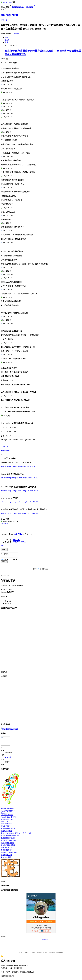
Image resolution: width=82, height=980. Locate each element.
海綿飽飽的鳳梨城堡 (8, 838)
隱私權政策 (52, 952)
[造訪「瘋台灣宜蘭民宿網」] (9, 729)
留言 (20, 534)
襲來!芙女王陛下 (6, 857)
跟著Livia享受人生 (7, 848)
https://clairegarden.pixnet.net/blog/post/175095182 (19, 502)
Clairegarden (5, 446)
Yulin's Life (4, 821)
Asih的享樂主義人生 (8, 811)
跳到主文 (4, 20)
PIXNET (26, 952)
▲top (2, 546)
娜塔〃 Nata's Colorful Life (10, 836)
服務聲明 (60, 952)
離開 (11, 976)
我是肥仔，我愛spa (19, 542)
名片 (6, 42)
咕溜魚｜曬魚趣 (6, 831)
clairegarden (9, 14)
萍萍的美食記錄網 (7, 843)
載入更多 (4, 549)
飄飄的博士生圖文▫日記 (9, 852)
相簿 (6, 37)
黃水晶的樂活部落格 (8, 845)
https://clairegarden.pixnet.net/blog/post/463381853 (19, 513)
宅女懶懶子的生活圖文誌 (9, 828)
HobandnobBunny (7, 815)
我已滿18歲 (5, 976)
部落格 (7, 40)
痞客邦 (16, 534)
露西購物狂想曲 (6, 855)
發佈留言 (4, 562)
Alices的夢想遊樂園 (7, 809)
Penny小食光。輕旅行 (8, 817)
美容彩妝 (16, 540)
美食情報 (17, 33)
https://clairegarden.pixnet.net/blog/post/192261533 (19, 466)
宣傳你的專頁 (5, 450)
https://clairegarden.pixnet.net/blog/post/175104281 (19, 478)
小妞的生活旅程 (6, 824)
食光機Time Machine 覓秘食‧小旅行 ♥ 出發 (16, 833)
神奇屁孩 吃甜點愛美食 (9, 840)
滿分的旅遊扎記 (6, 850)
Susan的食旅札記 (7, 819)
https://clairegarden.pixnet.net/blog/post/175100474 (19, 491)
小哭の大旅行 (5, 826)
